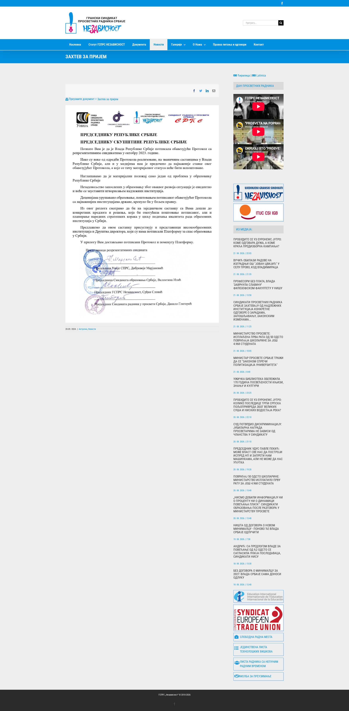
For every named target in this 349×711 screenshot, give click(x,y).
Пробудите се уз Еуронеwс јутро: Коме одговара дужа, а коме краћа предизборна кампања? (257, 243)
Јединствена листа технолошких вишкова (256, 649)
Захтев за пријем (107, 99)
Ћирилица (243, 75)
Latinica (261, 75)
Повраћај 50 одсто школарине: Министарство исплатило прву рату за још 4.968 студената (256, 480)
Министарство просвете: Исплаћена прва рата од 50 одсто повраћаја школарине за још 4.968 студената (258, 339)
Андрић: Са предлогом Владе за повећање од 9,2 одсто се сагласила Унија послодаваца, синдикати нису (257, 551)
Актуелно (83, 329)
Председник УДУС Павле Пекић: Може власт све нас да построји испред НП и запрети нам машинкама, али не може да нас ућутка (258, 455)
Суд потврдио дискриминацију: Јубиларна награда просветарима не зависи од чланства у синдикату (257, 429)
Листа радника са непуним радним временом (259, 664)
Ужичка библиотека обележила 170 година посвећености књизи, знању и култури (258, 382)
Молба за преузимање (255, 676)
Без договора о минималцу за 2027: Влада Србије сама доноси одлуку (257, 574)
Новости (92, 329)
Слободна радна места (256, 637)
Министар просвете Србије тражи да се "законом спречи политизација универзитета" (258, 361)
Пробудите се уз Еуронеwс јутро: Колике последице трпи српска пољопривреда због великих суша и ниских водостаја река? (257, 405)
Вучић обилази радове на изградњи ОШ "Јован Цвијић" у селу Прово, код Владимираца (256, 264)
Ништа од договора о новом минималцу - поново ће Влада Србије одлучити (256, 529)
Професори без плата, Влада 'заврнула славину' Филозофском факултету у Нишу (257, 285)
